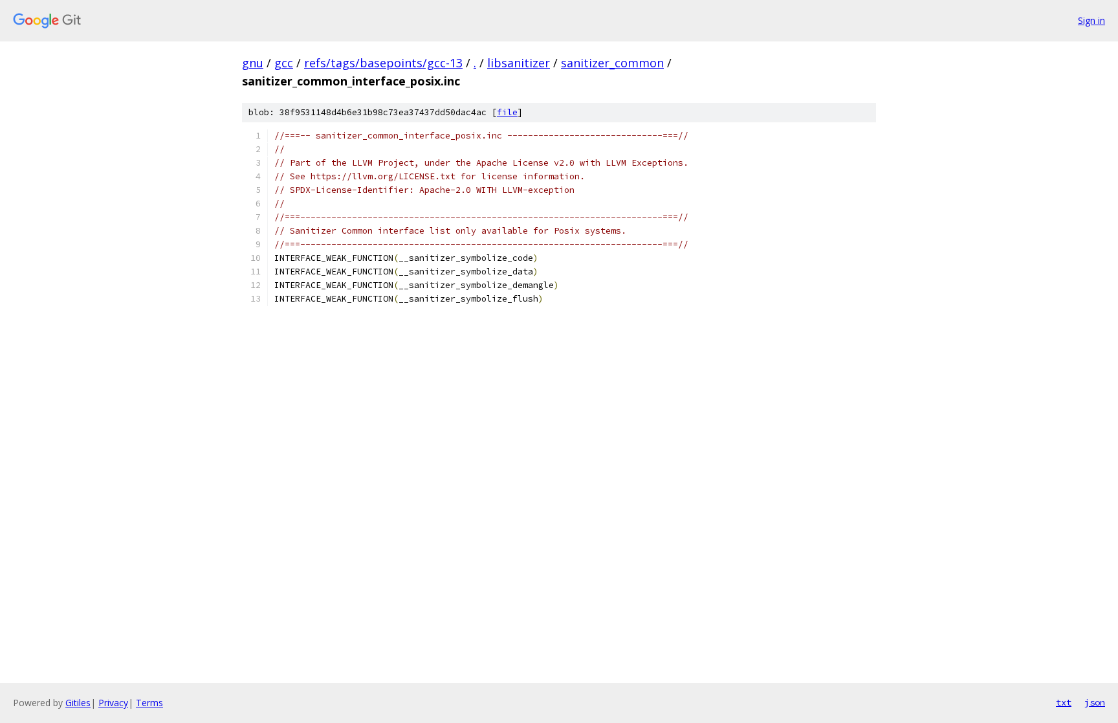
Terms (149, 702)
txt (1063, 702)
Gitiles (78, 702)
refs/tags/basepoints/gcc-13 (383, 63)
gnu (252, 63)
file (507, 112)
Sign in (1091, 20)
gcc (283, 63)
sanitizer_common (612, 63)
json (1094, 702)
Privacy (113, 702)
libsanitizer (518, 63)
